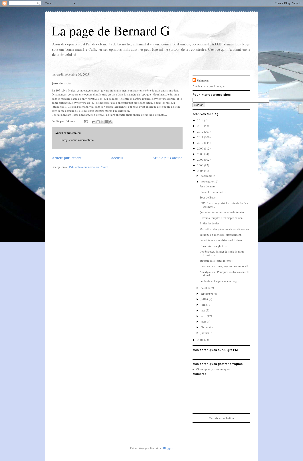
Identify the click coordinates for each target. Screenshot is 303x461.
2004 (200, 340)
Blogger (168, 448)
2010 (200, 143)
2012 (200, 132)
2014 (200, 120)
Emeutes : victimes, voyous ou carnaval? (224, 266)
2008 (200, 154)
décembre (207, 176)
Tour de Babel (208, 197)
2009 (200, 148)
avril (204, 316)
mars (204, 321)
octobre (206, 288)
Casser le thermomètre (213, 192)
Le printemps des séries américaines (221, 240)
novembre (207, 181)
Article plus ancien (167, 157)
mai (203, 310)
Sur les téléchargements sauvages (219, 281)
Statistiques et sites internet (216, 261)
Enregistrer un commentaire (77, 140)
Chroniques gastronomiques (213, 369)
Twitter (230, 418)
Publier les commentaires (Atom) (88, 167)
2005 (200, 171)
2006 (200, 165)
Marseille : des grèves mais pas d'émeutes (224, 229)
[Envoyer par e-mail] (94, 122)
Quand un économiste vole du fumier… (223, 212)
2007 (200, 159)
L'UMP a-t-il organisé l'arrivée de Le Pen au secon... (224, 205)
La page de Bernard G (111, 30)
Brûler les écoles (209, 223)
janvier (205, 333)
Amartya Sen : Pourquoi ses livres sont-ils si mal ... (224, 273)
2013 (200, 126)
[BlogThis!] (98, 122)
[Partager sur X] (102, 122)
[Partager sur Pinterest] (110, 122)
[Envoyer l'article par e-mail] (86, 121)
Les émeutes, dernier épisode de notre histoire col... (222, 253)
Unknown (203, 80)
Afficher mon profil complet (209, 86)
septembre (207, 294)
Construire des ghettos (213, 246)
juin (203, 305)
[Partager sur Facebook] (106, 122)
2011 (200, 137)
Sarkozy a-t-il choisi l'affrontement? (221, 235)
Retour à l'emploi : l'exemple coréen (221, 218)
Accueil (117, 157)
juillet (205, 299)
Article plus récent (66, 157)
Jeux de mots (207, 186)
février (205, 327)
